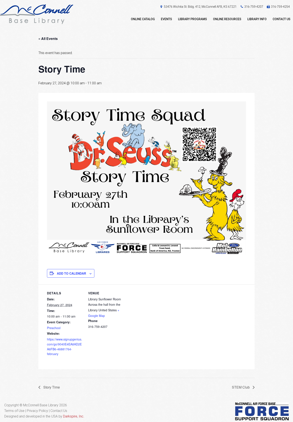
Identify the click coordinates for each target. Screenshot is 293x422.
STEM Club (241, 387)
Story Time (51, 387)
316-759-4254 (280, 6)
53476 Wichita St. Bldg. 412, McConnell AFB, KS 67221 (200, 6)
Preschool (53, 328)
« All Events (48, 38)
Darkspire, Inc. (73, 416)
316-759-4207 (253, 6)
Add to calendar (71, 273)
